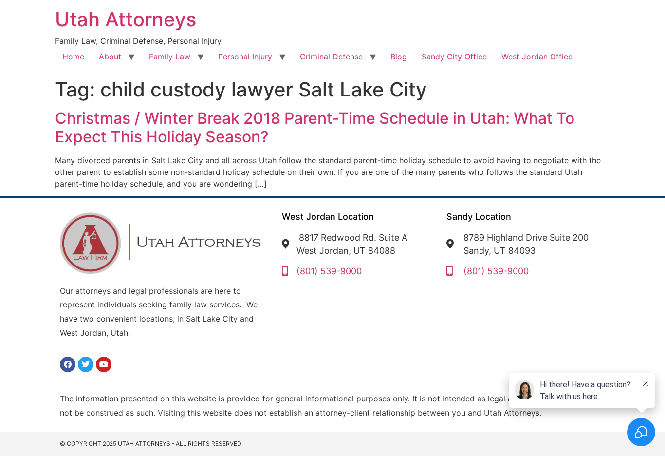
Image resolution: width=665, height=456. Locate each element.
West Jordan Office (537, 56)
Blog (398, 56)
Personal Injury (245, 56)
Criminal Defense (331, 56)
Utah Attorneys (125, 19)
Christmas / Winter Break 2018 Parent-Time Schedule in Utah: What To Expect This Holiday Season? (314, 127)
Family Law (169, 56)
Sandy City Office (454, 56)
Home (73, 56)
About (110, 56)
